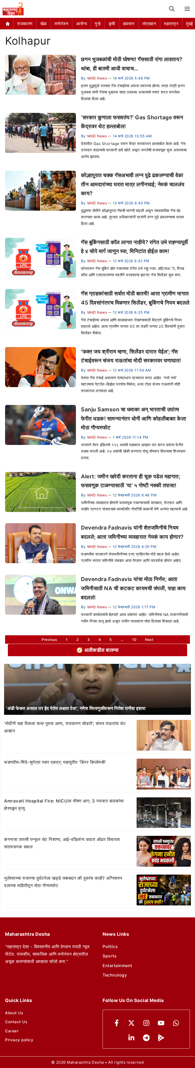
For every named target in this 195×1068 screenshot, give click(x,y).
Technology (115, 975)
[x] (131, 1023)
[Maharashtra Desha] (13, 9)
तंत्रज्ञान (149, 23)
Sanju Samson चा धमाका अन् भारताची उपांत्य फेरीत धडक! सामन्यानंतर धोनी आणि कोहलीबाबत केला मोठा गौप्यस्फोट (133, 418)
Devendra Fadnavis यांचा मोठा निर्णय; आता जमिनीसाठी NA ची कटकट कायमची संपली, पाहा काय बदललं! (133, 588)
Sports (110, 955)
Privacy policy (19, 1039)
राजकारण (24, 23)
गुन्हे (98, 23)
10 (134, 639)
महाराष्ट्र (171, 23)
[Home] (7, 23)
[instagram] (146, 1023)
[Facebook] (117, 1023)
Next (149, 639)
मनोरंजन (62, 23)
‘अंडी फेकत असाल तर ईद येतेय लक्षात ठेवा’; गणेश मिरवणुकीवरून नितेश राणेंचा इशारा (76, 708)
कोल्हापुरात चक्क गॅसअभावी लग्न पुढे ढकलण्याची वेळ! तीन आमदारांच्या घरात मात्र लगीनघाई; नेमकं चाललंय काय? (133, 184)
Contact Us (16, 1021)
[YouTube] (161, 1023)
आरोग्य (81, 23)
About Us (14, 1012)
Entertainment (117, 965)
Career (12, 1031)
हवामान (129, 23)
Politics (110, 946)
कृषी (112, 23)
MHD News (97, 78)
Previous (49, 639)
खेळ (43, 23)
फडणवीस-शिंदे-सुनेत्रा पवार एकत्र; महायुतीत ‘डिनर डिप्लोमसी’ (55, 762)
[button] (172, 9)
